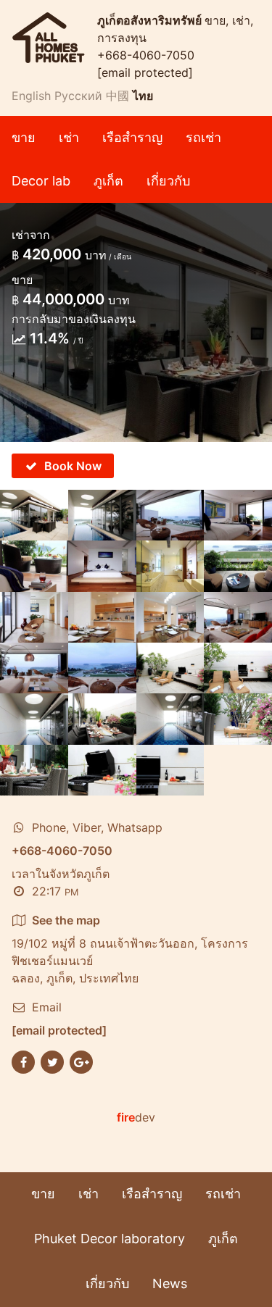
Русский (78, 95)
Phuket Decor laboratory (109, 1238)
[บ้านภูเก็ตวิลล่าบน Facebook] (23, 1060)
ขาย (24, 137)
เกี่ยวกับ (168, 180)
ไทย (143, 95)
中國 (117, 95)
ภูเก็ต (108, 180)
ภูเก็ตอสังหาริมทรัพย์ (151, 20)
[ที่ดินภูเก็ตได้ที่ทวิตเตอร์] (52, 1060)
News (169, 1283)
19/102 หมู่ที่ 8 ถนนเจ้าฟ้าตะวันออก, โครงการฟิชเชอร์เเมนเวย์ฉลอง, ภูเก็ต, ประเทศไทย (130, 949)
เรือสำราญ (132, 137)
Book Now (73, 466)
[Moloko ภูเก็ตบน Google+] (81, 1060)
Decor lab (41, 180)
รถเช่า (203, 137)
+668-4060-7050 (145, 55)
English (31, 95)
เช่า (69, 137)
